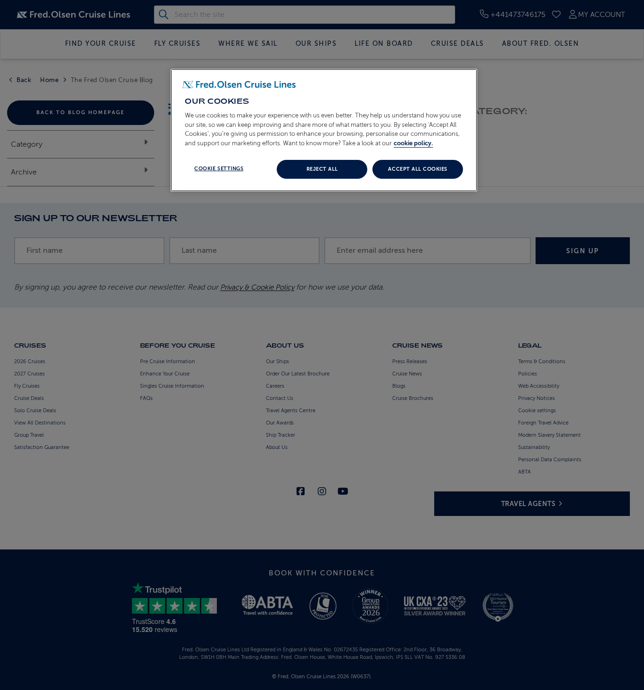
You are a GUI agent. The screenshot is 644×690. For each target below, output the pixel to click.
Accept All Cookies (417, 169)
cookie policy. (413, 143)
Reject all (322, 169)
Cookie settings (218, 168)
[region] (324, 130)
